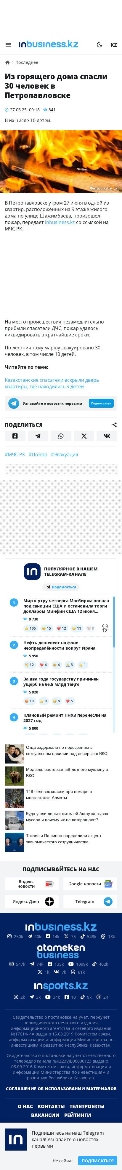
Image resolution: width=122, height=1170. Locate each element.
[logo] (53, 45)
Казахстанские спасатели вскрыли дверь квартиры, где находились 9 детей (52, 383)
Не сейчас (63, 1161)
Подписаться (98, 1161)
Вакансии (45, 1115)
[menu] (8, 45)
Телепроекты (87, 1106)
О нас (25, 1106)
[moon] (99, 45)
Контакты (51, 1106)
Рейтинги (77, 1115)
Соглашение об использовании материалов (61, 1088)
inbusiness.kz (60, 222)
